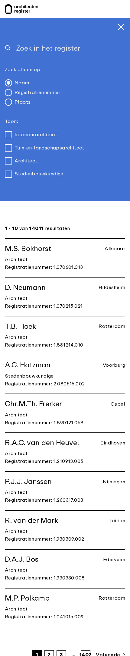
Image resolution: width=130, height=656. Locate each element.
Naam (22, 82)
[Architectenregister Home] (21, 9)
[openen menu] (121, 9)
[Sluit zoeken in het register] (121, 27)
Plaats (23, 102)
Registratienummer (37, 92)
